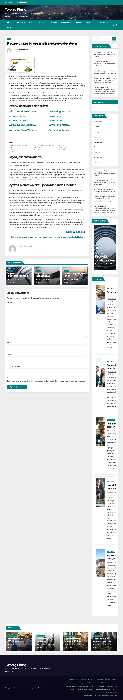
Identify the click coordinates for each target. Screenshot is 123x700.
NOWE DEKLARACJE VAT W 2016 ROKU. (83, 689)
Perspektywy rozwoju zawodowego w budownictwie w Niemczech (104, 64)
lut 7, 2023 (100, 263)
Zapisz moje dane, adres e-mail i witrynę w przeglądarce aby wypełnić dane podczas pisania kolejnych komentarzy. (46, 381)
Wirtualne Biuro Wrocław (23, 130)
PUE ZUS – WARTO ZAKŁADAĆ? (107, 692)
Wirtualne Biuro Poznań (22, 111)
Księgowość (66, 22)
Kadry (9, 27)
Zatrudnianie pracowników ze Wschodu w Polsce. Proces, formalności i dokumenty (104, 80)
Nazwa (9, 342)
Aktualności (19, 22)
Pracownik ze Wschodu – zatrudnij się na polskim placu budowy (104, 54)
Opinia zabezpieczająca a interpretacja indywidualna (18, 277)
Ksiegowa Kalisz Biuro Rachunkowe (90, 683)
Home (72, 679)
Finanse (89, 22)
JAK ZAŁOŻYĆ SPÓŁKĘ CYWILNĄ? (85, 679)
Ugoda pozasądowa (43, 274)
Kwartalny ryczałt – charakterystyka (44, 145)
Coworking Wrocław (60, 130)
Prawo (79, 22)
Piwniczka (114, 689)
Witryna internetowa (13, 366)
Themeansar (41, 688)
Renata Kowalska (22, 49)
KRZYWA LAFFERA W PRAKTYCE (107, 679)
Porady (42, 22)
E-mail (9, 354)
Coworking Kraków (59, 124)
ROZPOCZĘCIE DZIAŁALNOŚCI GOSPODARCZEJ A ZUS (100, 696)
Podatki (53, 22)
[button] (113, 25)
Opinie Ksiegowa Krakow (103, 689)
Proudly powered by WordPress (14, 688)
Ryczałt (61, 145)
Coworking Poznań (59, 111)
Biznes (31, 22)
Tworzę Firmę (15, 9)
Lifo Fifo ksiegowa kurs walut (109, 683)
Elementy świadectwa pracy (22, 237)
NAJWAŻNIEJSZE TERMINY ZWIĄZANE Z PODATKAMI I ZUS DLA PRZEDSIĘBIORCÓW (91, 686)
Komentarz (11, 302)
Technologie (102, 22)
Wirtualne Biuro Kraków (17, 120)
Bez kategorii (111, 288)
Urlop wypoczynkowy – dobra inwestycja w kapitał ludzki (59, 237)
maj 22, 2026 (112, 299)
